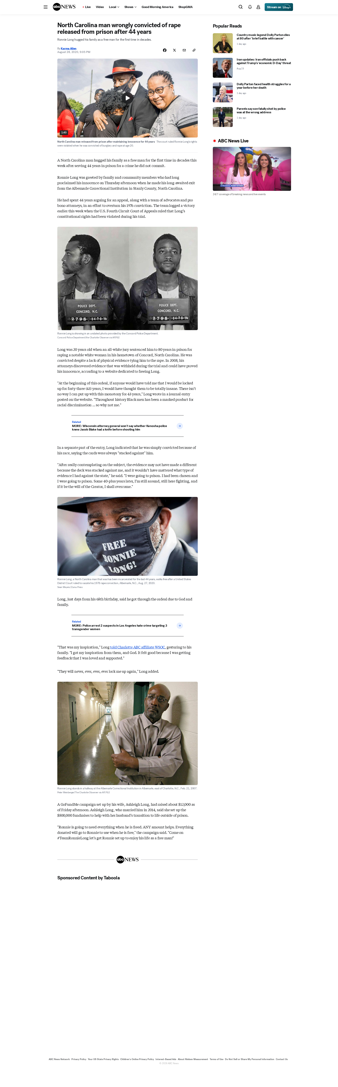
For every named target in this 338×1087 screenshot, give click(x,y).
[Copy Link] (194, 50)
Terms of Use (216, 1059)
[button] (45, 7)
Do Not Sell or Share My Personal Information (249, 1059)
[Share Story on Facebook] (164, 50)
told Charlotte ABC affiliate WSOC (137, 646)
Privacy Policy (78, 1059)
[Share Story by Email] (184, 50)
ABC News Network (59, 1059)
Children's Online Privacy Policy (137, 1059)
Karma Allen (68, 48)
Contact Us (282, 1059)
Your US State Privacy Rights (103, 1059)
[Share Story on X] (174, 50)
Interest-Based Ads (166, 1059)
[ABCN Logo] (64, 6)
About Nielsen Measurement (193, 1059)
